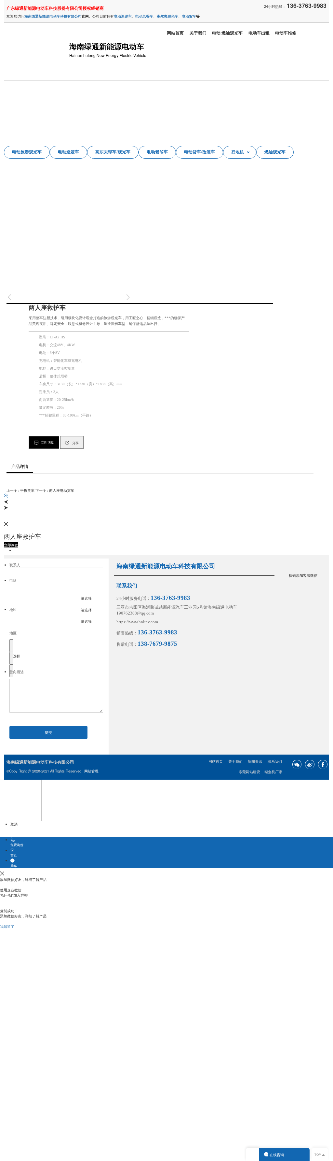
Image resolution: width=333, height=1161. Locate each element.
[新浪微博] (309, 764)
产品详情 (19, 466)
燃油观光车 (275, 152)
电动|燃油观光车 (227, 33)
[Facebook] (322, 764)
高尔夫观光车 (167, 16)
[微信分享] (297, 764)
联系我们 (275, 761)
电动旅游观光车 (27, 152)
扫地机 (237, 152)
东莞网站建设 (249, 772)
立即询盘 (140, 303)
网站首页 (175, 33)
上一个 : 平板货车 (20, 490)
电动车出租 (259, 33)
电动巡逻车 (68, 152)
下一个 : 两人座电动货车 (54, 490)
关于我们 (198, 33)
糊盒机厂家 (273, 772)
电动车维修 (285, 33)
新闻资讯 (255, 761)
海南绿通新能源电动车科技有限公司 (53, 16)
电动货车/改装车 (199, 152)
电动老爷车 (157, 152)
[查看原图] (166, 496)
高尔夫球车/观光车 (112, 152)
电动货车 (189, 16)
